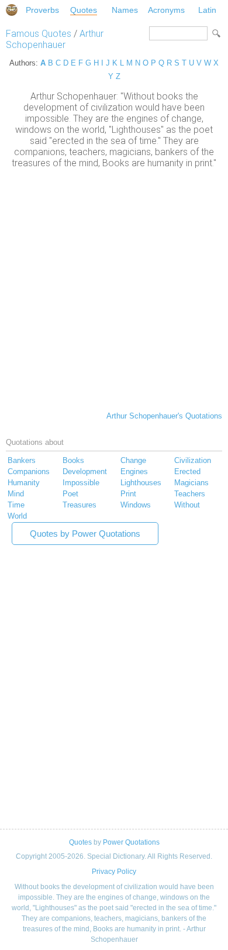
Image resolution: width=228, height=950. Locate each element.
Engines (134, 471)
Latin (207, 10)
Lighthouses (140, 482)
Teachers (189, 493)
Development (85, 471)
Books (73, 460)
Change (133, 460)
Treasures (79, 504)
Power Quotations (131, 842)
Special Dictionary (12, 10)
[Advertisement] (114, 288)
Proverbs (42, 10)
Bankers (22, 460)
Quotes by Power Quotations (85, 534)
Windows (135, 504)
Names (125, 10)
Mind (16, 493)
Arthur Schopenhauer (54, 39)
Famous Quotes (38, 33)
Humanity (24, 482)
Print (128, 493)
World (17, 516)
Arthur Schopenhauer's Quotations (164, 415)
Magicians (191, 482)
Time (16, 504)
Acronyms (166, 10)
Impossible (81, 482)
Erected (187, 471)
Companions (29, 471)
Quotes (83, 10)
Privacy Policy (114, 871)
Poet (70, 493)
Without (187, 504)
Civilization (192, 460)
